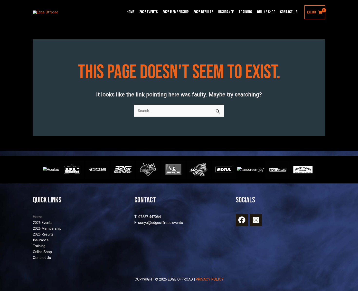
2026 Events (148, 12)
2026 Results (203, 12)
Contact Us (288, 12)
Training (245, 12)
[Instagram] (256, 220)
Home (130, 12)
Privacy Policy (210, 279)
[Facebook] (242, 220)
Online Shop (266, 12)
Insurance (226, 12)
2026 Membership (175, 12)
